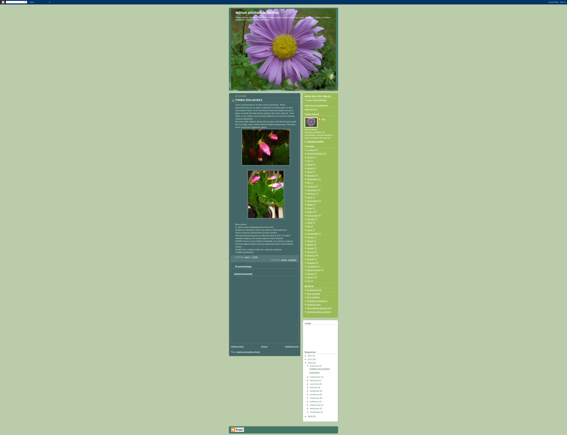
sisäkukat (292, 260)
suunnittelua (312, 266)
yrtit (308, 281)
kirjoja (309, 208)
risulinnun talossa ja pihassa (319, 312)
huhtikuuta (314, 402)
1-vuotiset (311, 150)
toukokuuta (315, 398)
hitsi (309, 183)
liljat (308, 226)
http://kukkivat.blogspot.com (319, 308)
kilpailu (310, 205)
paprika (310, 245)
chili (308, 161)
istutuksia (311, 186)
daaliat (310, 165)
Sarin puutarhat (313, 294)
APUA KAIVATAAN (315, 154)
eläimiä (310, 168)
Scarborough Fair (314, 290)
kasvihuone (312, 190)
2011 (310, 359)
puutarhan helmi (314, 305)
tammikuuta (315, 412)
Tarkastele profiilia (315, 142)
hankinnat (311, 176)
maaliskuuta (315, 405)
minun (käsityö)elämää (316, 100)
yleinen (310, 277)
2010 (310, 363)
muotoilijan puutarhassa (317, 301)
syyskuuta (314, 384)
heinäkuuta (315, 391)
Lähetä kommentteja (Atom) (248, 352)
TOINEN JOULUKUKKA (319, 369)
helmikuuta (315, 409)
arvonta (310, 157)
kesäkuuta (314, 395)
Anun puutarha (313, 297)
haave (309, 172)
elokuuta (314, 387)
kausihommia (312, 201)
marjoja (310, 237)
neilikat (310, 241)
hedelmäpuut (312, 179)
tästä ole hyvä (311, 109)
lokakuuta (314, 381)
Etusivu (264, 347)
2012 (310, 356)
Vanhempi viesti (292, 347)
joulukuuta (314, 366)
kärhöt (309, 223)
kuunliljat (311, 219)
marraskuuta (315, 377)
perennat (310, 256)
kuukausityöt (312, 216)
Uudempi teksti (237, 347)
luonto (309, 230)
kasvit (309, 197)
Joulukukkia (314, 373)
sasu (323, 119)
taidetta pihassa (314, 270)
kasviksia (311, 194)
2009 (310, 417)
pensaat (310, 252)
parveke (310, 248)
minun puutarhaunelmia (257, 12)
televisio (310, 274)
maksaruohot (312, 234)
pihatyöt (310, 259)
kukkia (284, 260)
